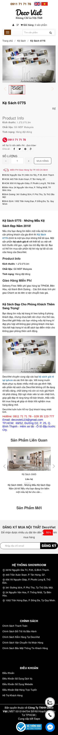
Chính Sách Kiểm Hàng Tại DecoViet (21, 637)
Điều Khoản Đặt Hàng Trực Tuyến (19, 689)
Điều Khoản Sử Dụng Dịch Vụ (17, 678)
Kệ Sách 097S (37, 474)
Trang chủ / (9, 40)
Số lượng (9, 156)
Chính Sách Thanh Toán (14, 625)
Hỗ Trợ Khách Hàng (12, 695)
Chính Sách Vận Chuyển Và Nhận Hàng (22, 642)
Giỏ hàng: (35, 24)
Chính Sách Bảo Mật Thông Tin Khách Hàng (25, 648)
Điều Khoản (8, 673)
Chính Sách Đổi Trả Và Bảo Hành (19, 631)
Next (55, 89)
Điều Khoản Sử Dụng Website (17, 684)
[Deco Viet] (37, 3)
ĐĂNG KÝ (49, 545)
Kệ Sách (21, 40)
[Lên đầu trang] (50, 691)
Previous (7, 89)
